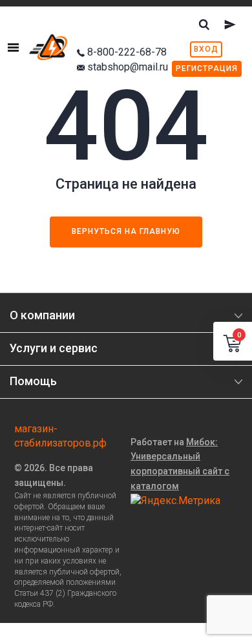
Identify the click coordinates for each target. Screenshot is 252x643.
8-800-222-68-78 (127, 52)
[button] (232, 341)
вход (206, 49)
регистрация (207, 68)
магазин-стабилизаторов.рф (60, 436)
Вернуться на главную (126, 231)
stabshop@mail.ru (127, 67)
